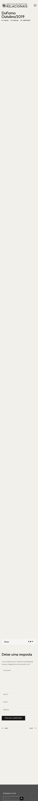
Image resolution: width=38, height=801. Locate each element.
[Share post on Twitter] (30, 642)
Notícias (15, 20)
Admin (6, 20)
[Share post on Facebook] (28, 642)
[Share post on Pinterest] (32, 642)
